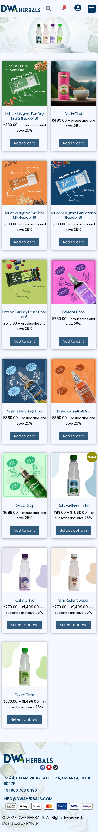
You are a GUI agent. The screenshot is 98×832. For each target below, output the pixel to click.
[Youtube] (49, 767)
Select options (73, 530)
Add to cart (24, 143)
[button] (92, 9)
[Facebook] (42, 767)
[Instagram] (55, 767)
